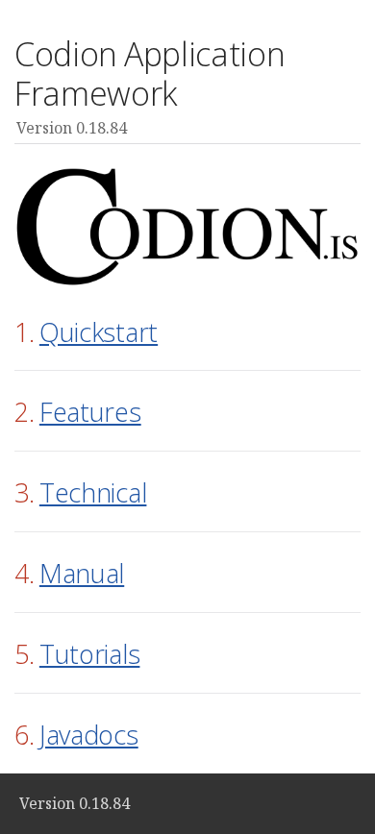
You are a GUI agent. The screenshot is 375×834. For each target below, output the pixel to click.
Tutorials (89, 654)
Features (90, 411)
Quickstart (98, 332)
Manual (81, 573)
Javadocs (88, 734)
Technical (93, 492)
